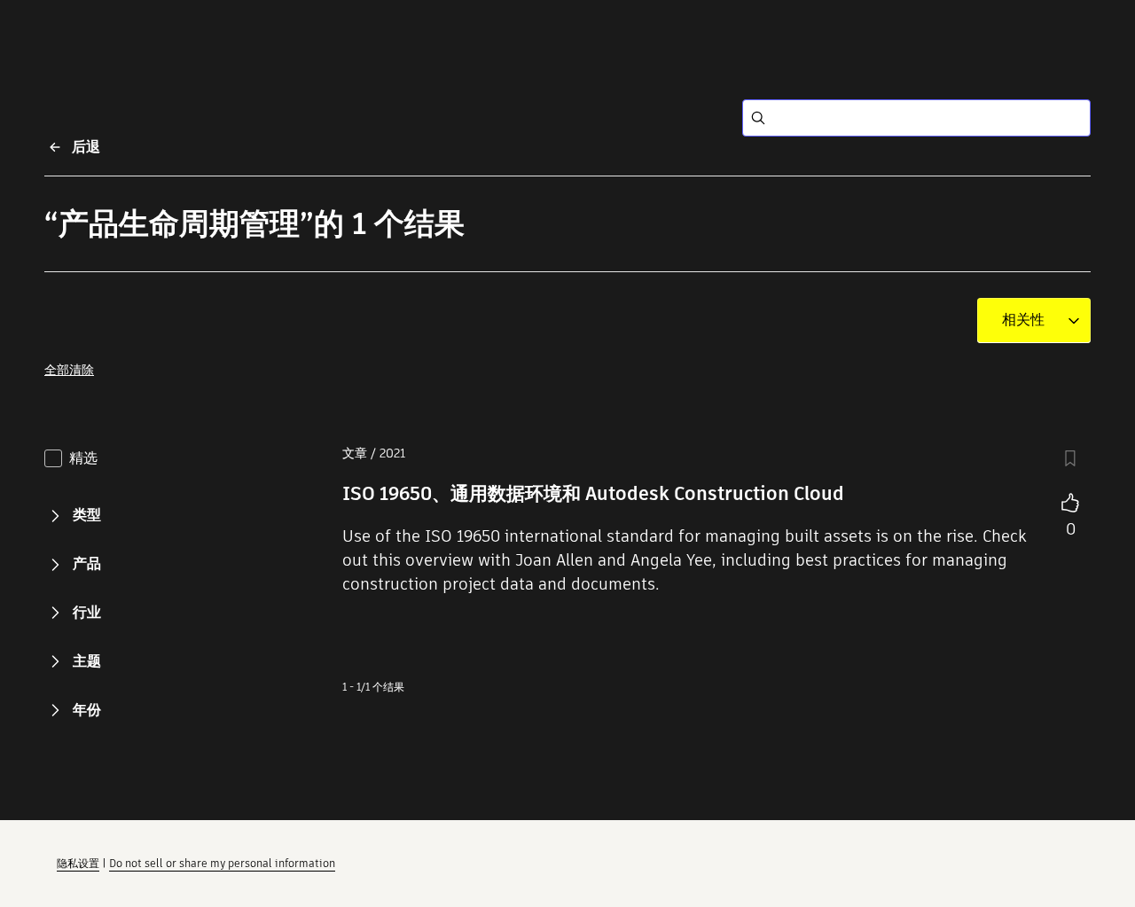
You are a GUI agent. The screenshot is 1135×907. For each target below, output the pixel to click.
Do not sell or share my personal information (222, 863)
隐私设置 (78, 863)
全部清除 (69, 370)
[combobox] (1023, 320)
